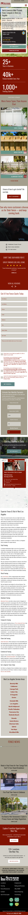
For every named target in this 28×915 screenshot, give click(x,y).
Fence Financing (19, 891)
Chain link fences (5, 641)
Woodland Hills (14, 732)
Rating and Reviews (20, 886)
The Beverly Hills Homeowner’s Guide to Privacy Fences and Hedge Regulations (14, 817)
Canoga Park (14, 689)
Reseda (14, 718)
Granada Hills (14, 701)
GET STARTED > (8, 384)
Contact (3, 891)
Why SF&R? (17, 888)
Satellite (4, 460)
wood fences (6, 576)
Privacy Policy (7, 378)
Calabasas (14, 686)
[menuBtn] (26, 5)
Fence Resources (5, 888)
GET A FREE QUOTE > (14, 451)
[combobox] (14, 330)
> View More (14, 181)
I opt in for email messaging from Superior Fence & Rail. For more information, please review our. (15, 377)
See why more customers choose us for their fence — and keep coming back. (14, 210)
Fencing (3, 886)
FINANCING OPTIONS (14, 50)
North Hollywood (14, 706)
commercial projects (10, 656)
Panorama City (14, 712)
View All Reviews (14, 283)
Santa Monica (14, 721)
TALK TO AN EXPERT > (14, 196)
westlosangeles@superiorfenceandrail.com (13, 484)
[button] (26, 504)
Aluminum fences (5, 601)
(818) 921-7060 (17, 913)
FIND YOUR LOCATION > (14, 861)
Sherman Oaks (14, 724)
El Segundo (14, 695)
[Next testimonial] (16, 286)
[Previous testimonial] (12, 286)
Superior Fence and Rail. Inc (8, 911)
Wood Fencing (18, 152)
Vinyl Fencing (18, 128)
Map (11, 460)
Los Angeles (14, 704)
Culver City (14, 692)
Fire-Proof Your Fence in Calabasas (14, 792)
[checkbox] (2, 354)
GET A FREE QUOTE (14, 46)
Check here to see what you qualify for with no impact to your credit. (14, 354)
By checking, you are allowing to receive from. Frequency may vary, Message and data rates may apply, (15, 370)
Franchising (18, 894)
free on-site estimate (5, 671)
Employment (18, 883)
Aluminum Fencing (17, 176)
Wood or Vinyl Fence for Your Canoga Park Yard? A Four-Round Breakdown (14, 766)
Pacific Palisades (14, 709)
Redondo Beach (14, 715)
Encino (14, 697)
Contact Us (8, 482)
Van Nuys (14, 729)
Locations (3, 883)
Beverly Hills (14, 683)
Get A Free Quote (5, 894)
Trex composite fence (20, 623)
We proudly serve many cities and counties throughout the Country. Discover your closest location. (14, 870)
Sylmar (14, 726)
